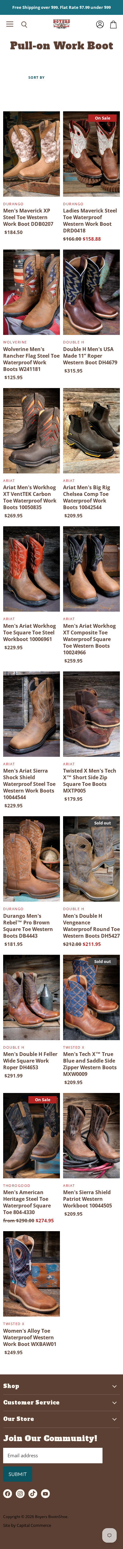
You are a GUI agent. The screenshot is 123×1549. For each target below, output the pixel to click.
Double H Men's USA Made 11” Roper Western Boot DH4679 (90, 356)
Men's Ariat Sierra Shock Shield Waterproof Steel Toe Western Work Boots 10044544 (29, 784)
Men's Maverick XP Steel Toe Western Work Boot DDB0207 (28, 217)
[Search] (19, 24)
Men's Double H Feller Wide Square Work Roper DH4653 (30, 1061)
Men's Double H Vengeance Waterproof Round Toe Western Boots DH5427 (91, 925)
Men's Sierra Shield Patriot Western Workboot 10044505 (87, 1199)
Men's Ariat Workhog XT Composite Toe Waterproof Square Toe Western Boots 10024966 (89, 639)
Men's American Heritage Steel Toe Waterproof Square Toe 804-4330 (27, 1202)
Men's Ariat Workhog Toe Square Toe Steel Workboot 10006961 (29, 632)
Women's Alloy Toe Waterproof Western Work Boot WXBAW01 (29, 1337)
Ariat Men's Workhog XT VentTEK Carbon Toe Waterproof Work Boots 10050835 (29, 497)
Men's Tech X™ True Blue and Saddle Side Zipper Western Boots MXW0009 (90, 1064)
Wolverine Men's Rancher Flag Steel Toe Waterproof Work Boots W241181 (31, 359)
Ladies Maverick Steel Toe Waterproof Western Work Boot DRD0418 (90, 220)
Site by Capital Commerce (27, 1525)
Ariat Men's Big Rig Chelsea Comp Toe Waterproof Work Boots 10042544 (86, 497)
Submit (18, 1474)
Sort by (36, 78)
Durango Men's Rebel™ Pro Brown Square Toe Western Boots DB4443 (28, 925)
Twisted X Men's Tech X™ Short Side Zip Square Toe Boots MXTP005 (89, 780)
